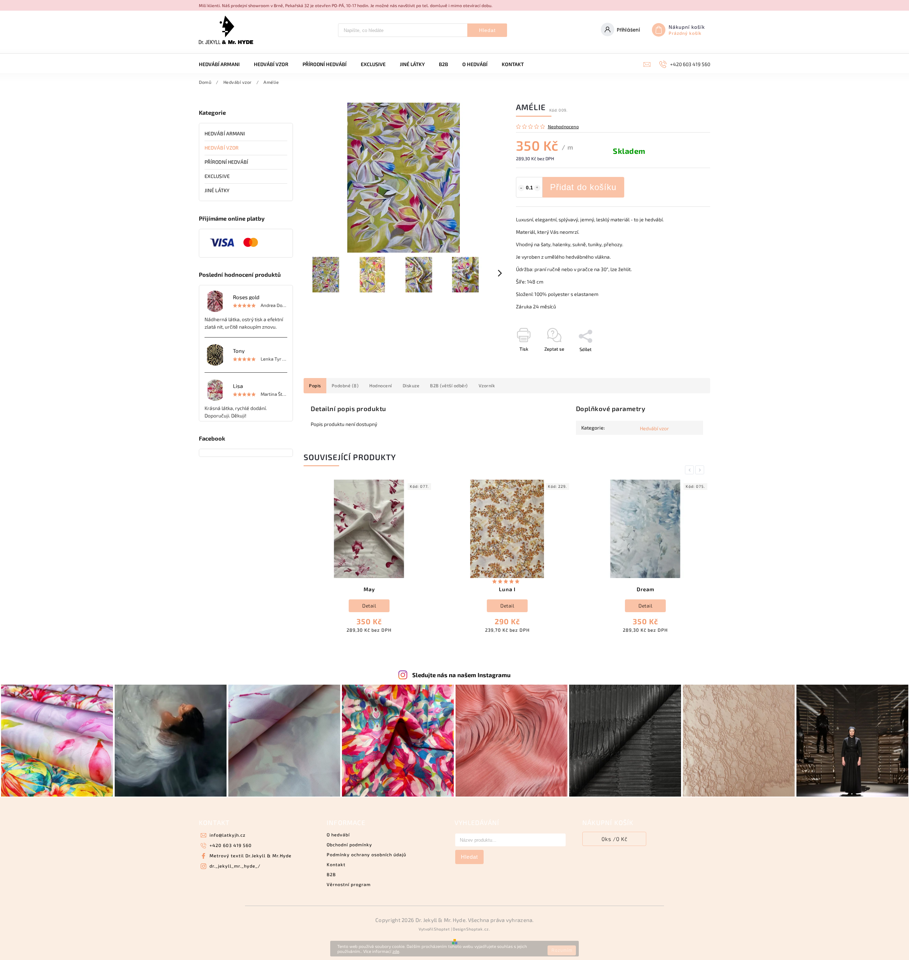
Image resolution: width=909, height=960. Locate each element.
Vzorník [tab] (487, 385)
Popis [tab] (315, 385)
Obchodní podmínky (349, 844)
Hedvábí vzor (222, 148)
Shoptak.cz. (478, 929)
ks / (614, 839)
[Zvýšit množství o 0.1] (537, 188)
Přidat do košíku (583, 187)
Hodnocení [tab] (380, 385)
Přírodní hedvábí (227, 162)
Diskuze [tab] (411, 385)
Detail (369, 606)
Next (701, 470)
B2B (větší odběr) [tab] (449, 385)
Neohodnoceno (563, 126)
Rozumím (561, 950)
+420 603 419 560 (230, 845)
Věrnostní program (349, 884)
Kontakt (336, 864)
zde (395, 951)
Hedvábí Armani (225, 133)
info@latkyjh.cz (227, 835)
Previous (690, 470)
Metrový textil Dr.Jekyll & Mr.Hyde (250, 855)
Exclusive (217, 176)
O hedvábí (338, 834)
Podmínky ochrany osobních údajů (366, 854)
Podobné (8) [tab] (345, 385)
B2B (331, 874)
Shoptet (442, 929)
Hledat (487, 30)
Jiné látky (217, 190)
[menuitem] (223, 64)
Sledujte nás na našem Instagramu (461, 674)
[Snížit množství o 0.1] (521, 188)
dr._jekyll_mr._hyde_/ (235, 866)
